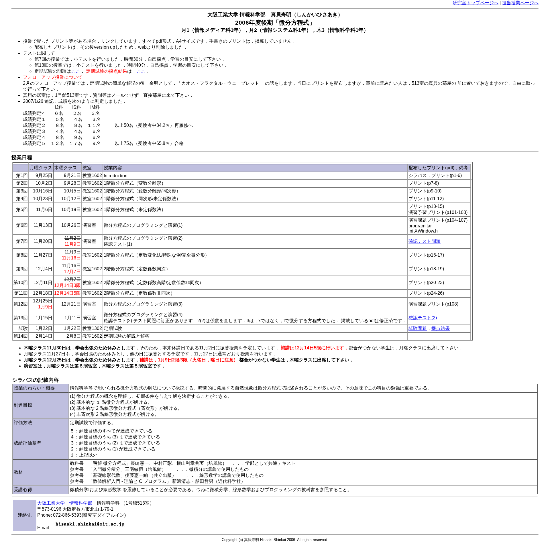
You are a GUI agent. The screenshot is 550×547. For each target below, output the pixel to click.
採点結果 (440, 328)
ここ (75, 71)
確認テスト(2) (422, 317)
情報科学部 (80, 503)
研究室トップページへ (475, 2)
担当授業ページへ (520, 2)
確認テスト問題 (424, 241)
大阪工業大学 (51, 503)
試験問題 (417, 328)
